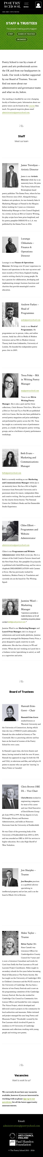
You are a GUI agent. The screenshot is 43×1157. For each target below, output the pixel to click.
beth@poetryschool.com (11, 473)
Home (3, 12)
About (7, 12)
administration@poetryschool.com (15, 112)
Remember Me (19, 35)
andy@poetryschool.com (30, 320)
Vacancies (21, 39)
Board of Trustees (26, 34)
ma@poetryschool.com (30, 390)
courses (32, 105)
